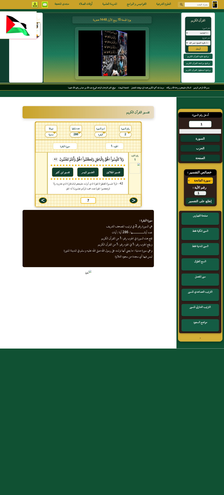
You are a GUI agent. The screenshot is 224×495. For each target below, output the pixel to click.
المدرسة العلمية (109, 4)
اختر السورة (206, 28)
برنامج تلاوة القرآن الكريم (198, 56)
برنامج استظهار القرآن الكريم (198, 70)
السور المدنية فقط (200, 246)
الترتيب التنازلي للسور (200, 307)
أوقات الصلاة (85, 4)
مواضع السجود (200, 322)
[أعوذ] (88, 272)
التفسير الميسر (88, 172)
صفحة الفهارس (200, 215)
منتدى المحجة (62, 4)
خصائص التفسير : (199, 173)
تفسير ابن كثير (63, 172)
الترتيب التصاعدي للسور (200, 291)
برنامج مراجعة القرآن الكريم (198, 63)
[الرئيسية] (215, 4)
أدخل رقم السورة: (200, 115)
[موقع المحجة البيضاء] (112, 54)
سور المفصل (200, 276)
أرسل (198, 49)
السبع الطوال (200, 261)
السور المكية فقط (200, 230)
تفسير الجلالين (113, 172)
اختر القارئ (206, 38)
